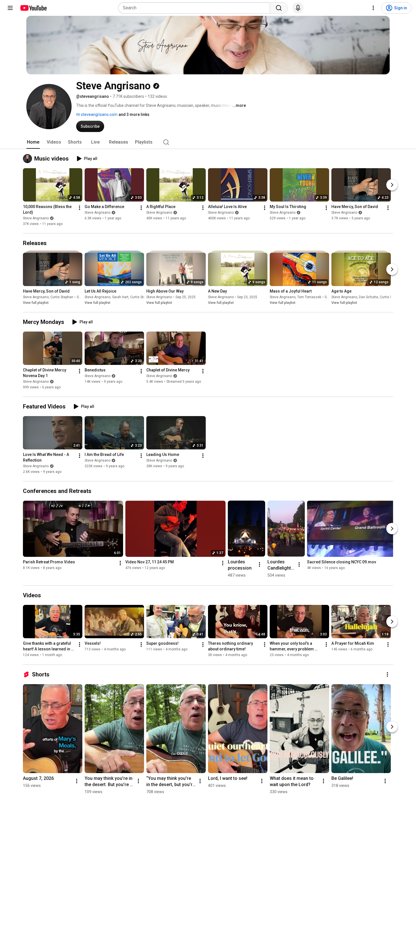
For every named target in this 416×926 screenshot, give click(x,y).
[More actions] (79, 207)
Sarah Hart (120, 297)
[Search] (279, 8)
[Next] (392, 185)
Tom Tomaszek (309, 297)
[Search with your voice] (298, 8)
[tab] (33, 142)
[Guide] (10, 8)
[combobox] (196, 8)
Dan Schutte (368, 297)
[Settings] (373, 8)
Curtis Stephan (61, 297)
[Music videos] (28, 158)
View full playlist (36, 303)
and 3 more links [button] (134, 114)
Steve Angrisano (36, 218)
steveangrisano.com (98, 114)
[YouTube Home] (33, 8)
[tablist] (208, 142)
